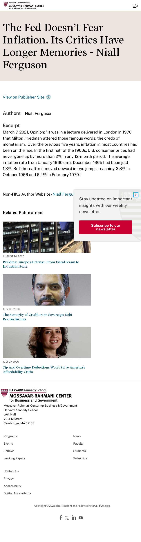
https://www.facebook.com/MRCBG (61, 517)
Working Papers (14, 458)
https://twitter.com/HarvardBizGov (67, 518)
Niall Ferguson (66, 194)
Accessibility (12, 486)
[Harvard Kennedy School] (25, 5)
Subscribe (80, 458)
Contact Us (11, 471)
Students (79, 451)
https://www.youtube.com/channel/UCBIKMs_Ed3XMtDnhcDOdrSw (81, 518)
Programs (10, 436)
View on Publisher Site (23, 97)
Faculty (78, 443)
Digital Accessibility (17, 493)
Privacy (9, 478)
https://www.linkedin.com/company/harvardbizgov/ (74, 517)
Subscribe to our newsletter (105, 227)
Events (8, 443)
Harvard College (100, 505)
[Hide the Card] (136, 195)
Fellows (9, 451)
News (77, 436)
